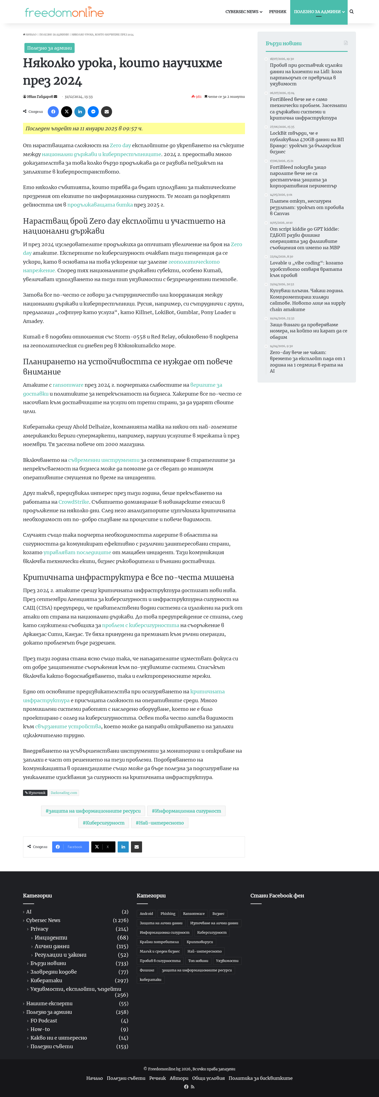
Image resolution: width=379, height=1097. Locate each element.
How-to (40, 1029)
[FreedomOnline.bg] (64, 12)
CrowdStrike (74, 502)
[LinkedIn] (79, 111)
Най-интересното (161, 823)
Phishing (168, 914)
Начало (31, 34)
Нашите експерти (49, 1004)
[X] (66, 111)
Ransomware (194, 914)
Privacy (39, 929)
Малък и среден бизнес (160, 951)
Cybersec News (242, 11)
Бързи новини (48, 963)
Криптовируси (200, 942)
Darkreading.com (64, 793)
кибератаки (150, 980)
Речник (277, 11)
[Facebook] (53, 111)
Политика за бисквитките (261, 1078)
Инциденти (51, 938)
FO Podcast (44, 1021)
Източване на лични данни (214, 923)
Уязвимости (227, 961)
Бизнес (218, 914)
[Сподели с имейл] (106, 111)
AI (29, 912)
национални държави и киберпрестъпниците (101, 154)
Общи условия (208, 1078)
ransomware (68, 385)
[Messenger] (93, 111)
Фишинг (147, 970)
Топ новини (198, 961)
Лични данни (52, 946)
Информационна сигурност (188, 811)
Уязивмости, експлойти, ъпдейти (76, 989)
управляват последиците (77, 552)
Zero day (120, 145)
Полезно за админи (317, 11)
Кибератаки (46, 981)
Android (146, 914)
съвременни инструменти (104, 460)
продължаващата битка (100, 205)
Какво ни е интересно (59, 1038)
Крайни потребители (159, 942)
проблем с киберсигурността (140, 625)
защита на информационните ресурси (95, 811)
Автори (179, 1078)
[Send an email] (55, 97)
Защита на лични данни (161, 923)
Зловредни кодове (54, 972)
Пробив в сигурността (160, 961)
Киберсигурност (105, 823)
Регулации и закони (61, 955)
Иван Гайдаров (40, 97)
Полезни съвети (52, 1047)
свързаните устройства (68, 726)
